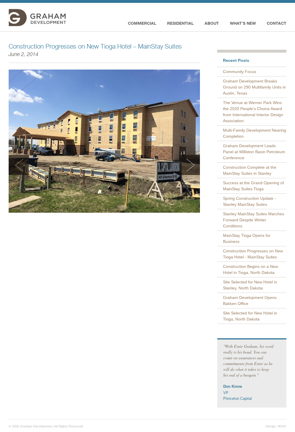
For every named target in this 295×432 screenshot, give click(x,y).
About (212, 23)
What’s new (243, 23)
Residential (180, 23)
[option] (104, 141)
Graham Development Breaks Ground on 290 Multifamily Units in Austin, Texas (254, 87)
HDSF (281, 426)
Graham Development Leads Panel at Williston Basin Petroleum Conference (254, 151)
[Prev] (19, 165)
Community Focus (239, 71)
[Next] (190, 165)
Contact (276, 23)
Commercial (142, 23)
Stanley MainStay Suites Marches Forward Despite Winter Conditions (253, 220)
